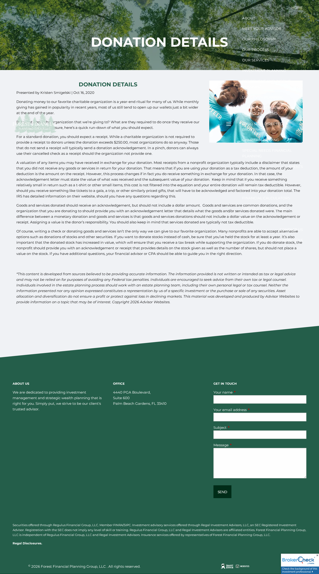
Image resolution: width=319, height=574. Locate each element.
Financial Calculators (266, 198)
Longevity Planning (263, 97)
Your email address (248, 410)
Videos (249, 219)
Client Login (255, 187)
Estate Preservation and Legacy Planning (267, 111)
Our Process (255, 49)
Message (239, 445)
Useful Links (255, 208)
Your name (241, 392)
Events (296, 166)
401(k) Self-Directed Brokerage (262, 127)
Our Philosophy (259, 39)
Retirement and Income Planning (266, 84)
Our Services (255, 60)
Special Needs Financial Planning (267, 153)
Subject (238, 427)
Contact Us (291, 229)
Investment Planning (264, 70)
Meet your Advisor (261, 28)
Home (297, 7)
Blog (280, 208)
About (248, 18)
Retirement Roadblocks (277, 240)
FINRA (118, 525)
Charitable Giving (260, 140)
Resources (253, 177)
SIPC (127, 525)
